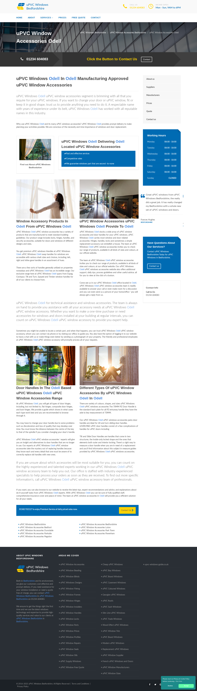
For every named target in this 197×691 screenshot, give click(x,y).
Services (45, 18)
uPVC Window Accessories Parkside (36, 534)
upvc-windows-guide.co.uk (156, 565)
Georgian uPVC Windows (114, 595)
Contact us (151, 119)
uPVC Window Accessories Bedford (35, 528)
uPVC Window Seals (69, 649)
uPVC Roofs (108, 601)
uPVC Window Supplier (113, 655)
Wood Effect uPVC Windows (115, 625)
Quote (149, 111)
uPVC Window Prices (69, 631)
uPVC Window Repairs (70, 643)
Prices (62, 18)
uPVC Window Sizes (112, 674)
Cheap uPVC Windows (113, 565)
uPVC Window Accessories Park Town (98, 531)
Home (19, 18)
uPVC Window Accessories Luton (96, 528)
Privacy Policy (23, 687)
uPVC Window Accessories (72, 565)
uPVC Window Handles (70, 613)
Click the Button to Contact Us (110, 59)
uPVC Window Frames (70, 595)
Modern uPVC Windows (113, 643)
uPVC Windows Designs (71, 583)
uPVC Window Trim (111, 631)
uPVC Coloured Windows (114, 589)
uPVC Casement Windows (114, 583)
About (31, 18)
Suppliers (150, 87)
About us (150, 79)
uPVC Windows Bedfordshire (33, 525)
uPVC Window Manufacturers (116, 667)
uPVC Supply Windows (70, 661)
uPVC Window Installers (71, 607)
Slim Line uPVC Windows (114, 613)
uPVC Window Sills (68, 655)
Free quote (79, 18)
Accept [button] (186, 686)
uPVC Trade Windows (112, 619)
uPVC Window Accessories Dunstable (36, 531)
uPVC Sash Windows (112, 607)
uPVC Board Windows (112, 577)
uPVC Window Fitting (70, 589)
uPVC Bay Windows (111, 571)
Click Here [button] (179, 681)
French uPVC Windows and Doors (118, 661)
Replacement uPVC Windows (116, 649)
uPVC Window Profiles (70, 637)
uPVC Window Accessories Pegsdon (36, 537)
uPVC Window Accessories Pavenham (98, 534)
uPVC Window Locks (69, 619)
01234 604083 (137, 7)
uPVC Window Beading (70, 571)
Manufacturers (153, 95)
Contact (96, 18)
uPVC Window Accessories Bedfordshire (99, 525)
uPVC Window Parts (69, 625)
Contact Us (126, 510)
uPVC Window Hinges (70, 601)
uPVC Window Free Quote (72, 667)
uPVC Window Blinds (69, 577)
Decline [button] (170, 686)
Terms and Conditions (80, 684)
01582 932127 (25, 509)
